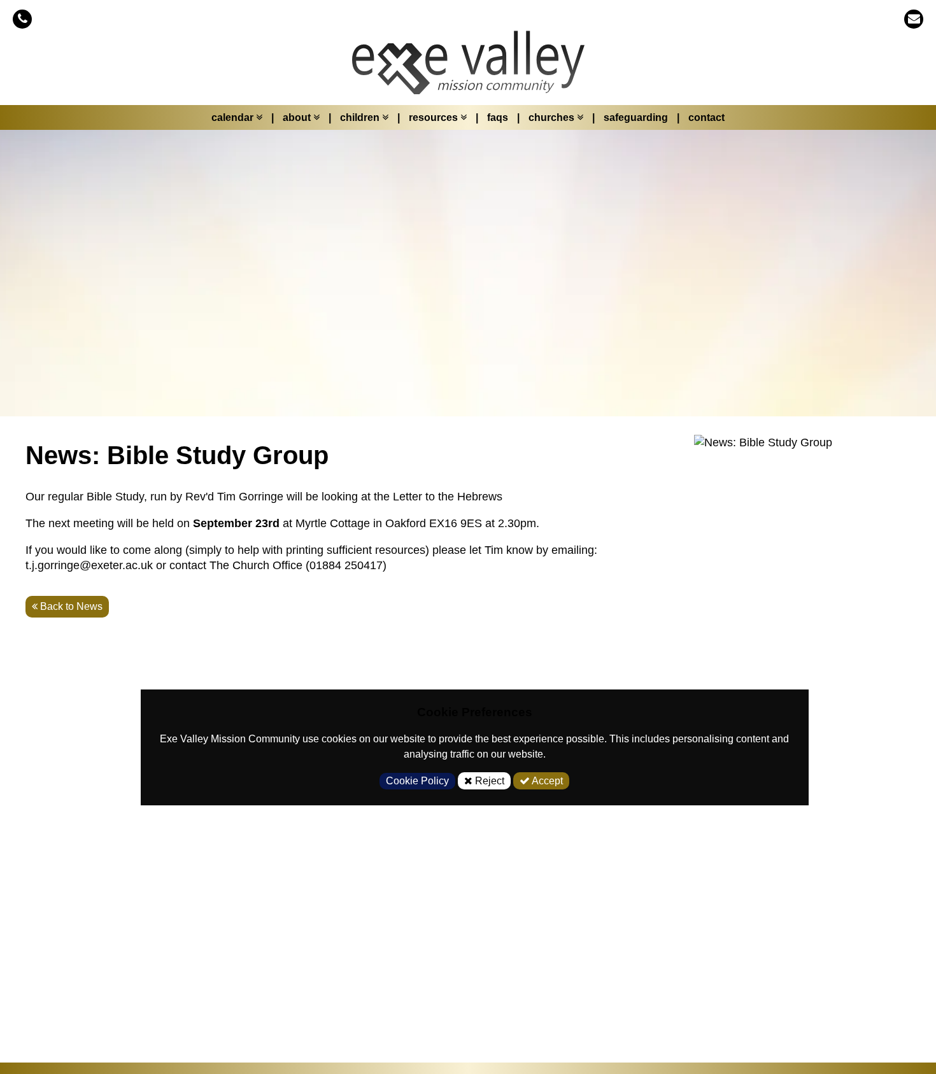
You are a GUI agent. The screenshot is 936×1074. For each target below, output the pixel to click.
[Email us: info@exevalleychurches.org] (913, 18)
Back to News (70, 606)
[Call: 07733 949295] (22, 18)
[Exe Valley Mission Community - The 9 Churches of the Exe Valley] (468, 69)
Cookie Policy (417, 780)
